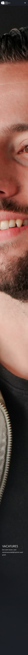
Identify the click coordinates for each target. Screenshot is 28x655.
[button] (25, 3)
